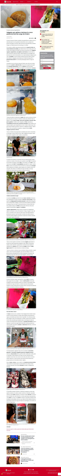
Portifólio (36, 1)
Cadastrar (47, 68)
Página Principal (15, 1)
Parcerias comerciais (26, 473)
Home (4, 4)
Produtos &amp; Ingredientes (10, 4)
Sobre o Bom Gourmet (34, 473)
